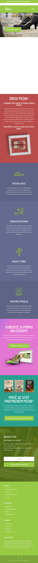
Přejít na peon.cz (19, 52)
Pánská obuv (8, 526)
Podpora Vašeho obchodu (11, 509)
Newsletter (7, 497)
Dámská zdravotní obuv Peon (18, 16)
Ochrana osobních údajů (11, 489)
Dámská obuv (8, 523)
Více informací (13, 29)
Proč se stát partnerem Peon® (19, 418)
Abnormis (23, 560)
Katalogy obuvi (8, 506)
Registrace (7, 492)
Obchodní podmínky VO (10, 494)
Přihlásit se (19, 71)
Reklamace (7, 512)
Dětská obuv (8, 529)
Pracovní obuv (8, 531)
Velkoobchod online (9, 514)
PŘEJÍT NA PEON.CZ (19, 345)
